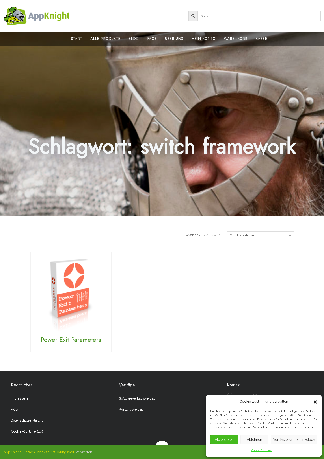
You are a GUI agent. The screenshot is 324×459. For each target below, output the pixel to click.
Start (76, 38)
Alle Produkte (105, 38)
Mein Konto (204, 38)
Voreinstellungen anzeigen (294, 440)
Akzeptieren (224, 440)
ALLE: (217, 235)
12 (204, 235)
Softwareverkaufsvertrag (137, 398)
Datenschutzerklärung (27, 420)
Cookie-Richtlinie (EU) (27, 431)
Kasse (261, 38)
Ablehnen (254, 440)
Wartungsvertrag (131, 409)
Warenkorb (236, 38)
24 (209, 235)
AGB (14, 409)
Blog (133, 38)
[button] (315, 401)
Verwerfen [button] (84, 452)
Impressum (19, 398)
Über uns (174, 38)
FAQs (152, 38)
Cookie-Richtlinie (261, 450)
